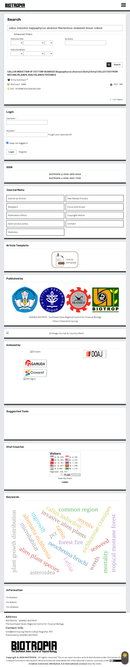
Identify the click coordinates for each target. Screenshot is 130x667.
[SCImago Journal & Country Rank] (65, 333)
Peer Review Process (77, 198)
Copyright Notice (76, 215)
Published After (17, 39)
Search (117, 64)
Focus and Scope (76, 207)
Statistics (13, 232)
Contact (71, 223)
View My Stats (65, 478)
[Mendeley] (60, 421)
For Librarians (12, 607)
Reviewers (13, 207)
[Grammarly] (60, 432)
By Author (69, 39)
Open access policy (18, 223)
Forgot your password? (60, 134)
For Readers (11, 597)
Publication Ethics (17, 215)
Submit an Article (17, 198)
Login (11, 152)
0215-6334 (75, 174)
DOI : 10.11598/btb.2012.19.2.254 (25, 88)
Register (23, 152)
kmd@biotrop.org (15, 631)
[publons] (70, 422)
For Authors (11, 602)
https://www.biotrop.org (65, 321)
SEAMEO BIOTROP (29, 635)
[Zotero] (70, 432)
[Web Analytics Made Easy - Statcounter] (65, 482)
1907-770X (75, 178)
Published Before (18, 50)
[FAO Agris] (35, 385)
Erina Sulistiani (19, 80)
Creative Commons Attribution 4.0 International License (58, 663)
